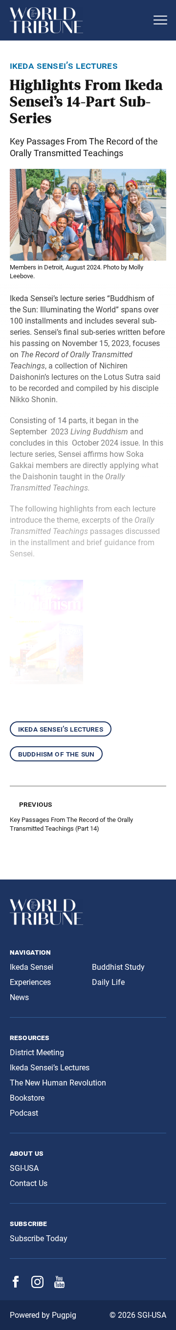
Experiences (30, 982)
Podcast (24, 1113)
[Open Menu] (160, 20)
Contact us (28, 1183)
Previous (35, 804)
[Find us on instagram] (37, 1285)
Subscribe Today (38, 1238)
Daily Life (108, 982)
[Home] (78, 20)
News (19, 997)
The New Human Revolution (58, 1082)
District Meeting (37, 1052)
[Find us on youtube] (59, 1285)
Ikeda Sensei (31, 967)
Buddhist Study (118, 967)
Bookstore (27, 1098)
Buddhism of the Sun (56, 753)
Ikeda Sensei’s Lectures (60, 729)
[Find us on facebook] (16, 1284)
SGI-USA (24, 1168)
